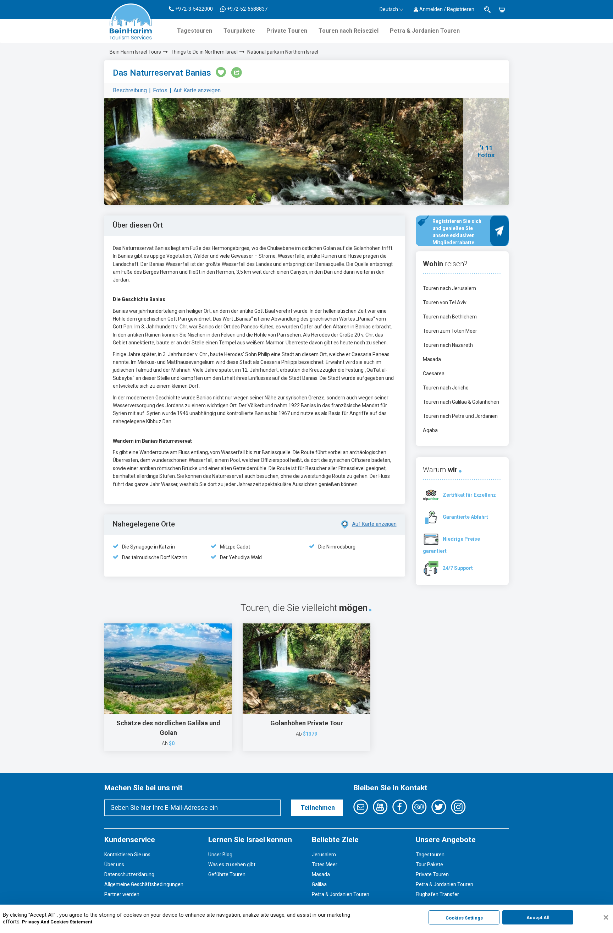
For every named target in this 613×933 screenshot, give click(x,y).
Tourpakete (239, 30)
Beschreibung (130, 90)
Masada (432, 359)
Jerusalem (324, 854)
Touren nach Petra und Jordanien (460, 416)
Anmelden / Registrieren (446, 9)
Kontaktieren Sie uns (127, 854)
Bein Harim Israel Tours (135, 52)
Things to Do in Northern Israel (204, 52)
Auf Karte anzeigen (197, 90)
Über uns (114, 864)
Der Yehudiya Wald (241, 557)
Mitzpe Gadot (235, 547)
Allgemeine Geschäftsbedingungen (143, 884)
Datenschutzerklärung (129, 874)
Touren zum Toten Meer (450, 331)
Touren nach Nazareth (448, 345)
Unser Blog (220, 854)
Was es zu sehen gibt (231, 864)
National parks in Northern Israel (282, 52)
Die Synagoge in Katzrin (148, 547)
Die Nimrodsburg (336, 547)
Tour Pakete (429, 864)
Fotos (160, 90)
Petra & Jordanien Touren (425, 30)
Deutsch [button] (389, 9)
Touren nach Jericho (446, 388)
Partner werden (121, 894)
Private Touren (286, 30)
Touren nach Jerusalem (449, 288)
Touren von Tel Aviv (444, 302)
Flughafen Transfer (437, 894)
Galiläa (319, 884)
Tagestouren (194, 30)
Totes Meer (324, 864)
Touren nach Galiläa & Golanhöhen (461, 402)
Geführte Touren (226, 874)
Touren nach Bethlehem (450, 317)
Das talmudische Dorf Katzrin (154, 557)
